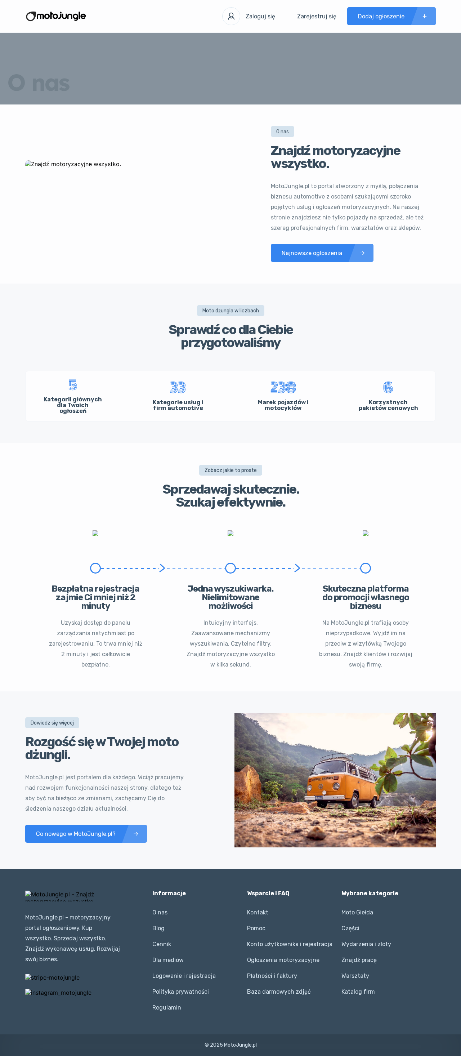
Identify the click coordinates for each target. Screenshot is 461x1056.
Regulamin (166, 1007)
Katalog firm (358, 991)
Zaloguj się (260, 16)
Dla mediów (168, 960)
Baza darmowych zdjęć (279, 991)
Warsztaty (355, 975)
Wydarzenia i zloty (366, 944)
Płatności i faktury (272, 975)
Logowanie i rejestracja (184, 975)
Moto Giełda (357, 912)
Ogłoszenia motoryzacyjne (283, 960)
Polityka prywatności (180, 991)
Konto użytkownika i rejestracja (289, 944)
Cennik (161, 944)
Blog (158, 928)
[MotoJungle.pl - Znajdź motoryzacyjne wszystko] (56, 16)
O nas (159, 912)
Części (350, 928)
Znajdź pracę (359, 960)
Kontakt (257, 912)
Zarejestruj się (316, 16)
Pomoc (256, 928)
